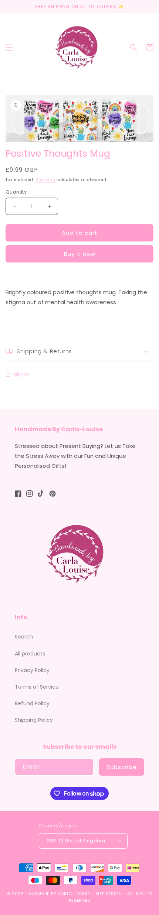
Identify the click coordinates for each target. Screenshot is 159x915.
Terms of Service (37, 686)
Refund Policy (32, 703)
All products (30, 653)
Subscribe (121, 767)
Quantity (16, 191)
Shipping (45, 179)
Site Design (108, 894)
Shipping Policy (34, 720)
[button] (9, 47)
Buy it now (79, 254)
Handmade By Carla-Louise (58, 894)
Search (24, 636)
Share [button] (21, 374)
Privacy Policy (32, 670)
